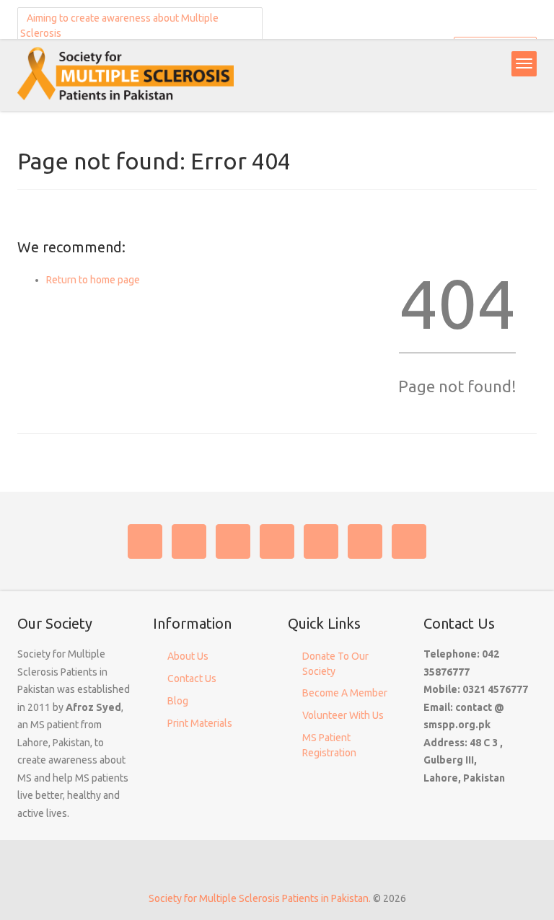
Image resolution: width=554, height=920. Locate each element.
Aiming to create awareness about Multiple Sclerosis (119, 25)
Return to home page (93, 280)
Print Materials (199, 723)
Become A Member (344, 693)
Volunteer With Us (343, 715)
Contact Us (191, 678)
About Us (187, 656)
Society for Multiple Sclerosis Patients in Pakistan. (260, 898)
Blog (177, 701)
